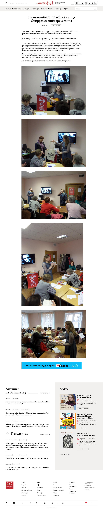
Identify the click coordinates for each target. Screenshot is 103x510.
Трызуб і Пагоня (41, 495)
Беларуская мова (24, 409)
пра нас (12, 3)
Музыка (44, 9)
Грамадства (15, 398)
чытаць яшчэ (44, 393)
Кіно (38, 482)
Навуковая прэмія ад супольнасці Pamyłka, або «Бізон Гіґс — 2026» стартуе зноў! (27, 403)
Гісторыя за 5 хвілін (26, 490)
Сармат (55, 482)
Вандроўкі (58, 9)
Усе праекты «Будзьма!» (89, 487)
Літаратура (36, 9)
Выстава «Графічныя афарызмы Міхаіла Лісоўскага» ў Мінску (85, 416)
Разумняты (56, 485)
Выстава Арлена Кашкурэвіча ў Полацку (86, 434)
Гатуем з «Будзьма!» (58, 490)
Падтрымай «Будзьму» (21, 3)
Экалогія (71, 489)
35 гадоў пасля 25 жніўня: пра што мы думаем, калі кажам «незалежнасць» (27, 468)
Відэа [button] (50, 9)
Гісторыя (27, 9)
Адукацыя (72, 482)
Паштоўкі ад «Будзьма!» (72, 492)
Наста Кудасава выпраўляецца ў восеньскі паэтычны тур (27, 458)
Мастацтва (40, 487)
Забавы (55, 493)
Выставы (86, 449)
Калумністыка (17, 9)
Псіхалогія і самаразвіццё (72, 485)
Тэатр (38, 490)
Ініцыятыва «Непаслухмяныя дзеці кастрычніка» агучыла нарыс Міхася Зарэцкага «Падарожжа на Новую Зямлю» (27, 425)
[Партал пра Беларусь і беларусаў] (49, 3)
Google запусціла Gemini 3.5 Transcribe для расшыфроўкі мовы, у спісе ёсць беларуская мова (27, 414)
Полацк (80, 449)
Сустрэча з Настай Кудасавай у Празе (84, 396)
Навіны (8, 9)
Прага (79, 408)
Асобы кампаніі (88, 485)
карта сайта (87, 489)
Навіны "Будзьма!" (56, 25)
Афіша (66, 9)
